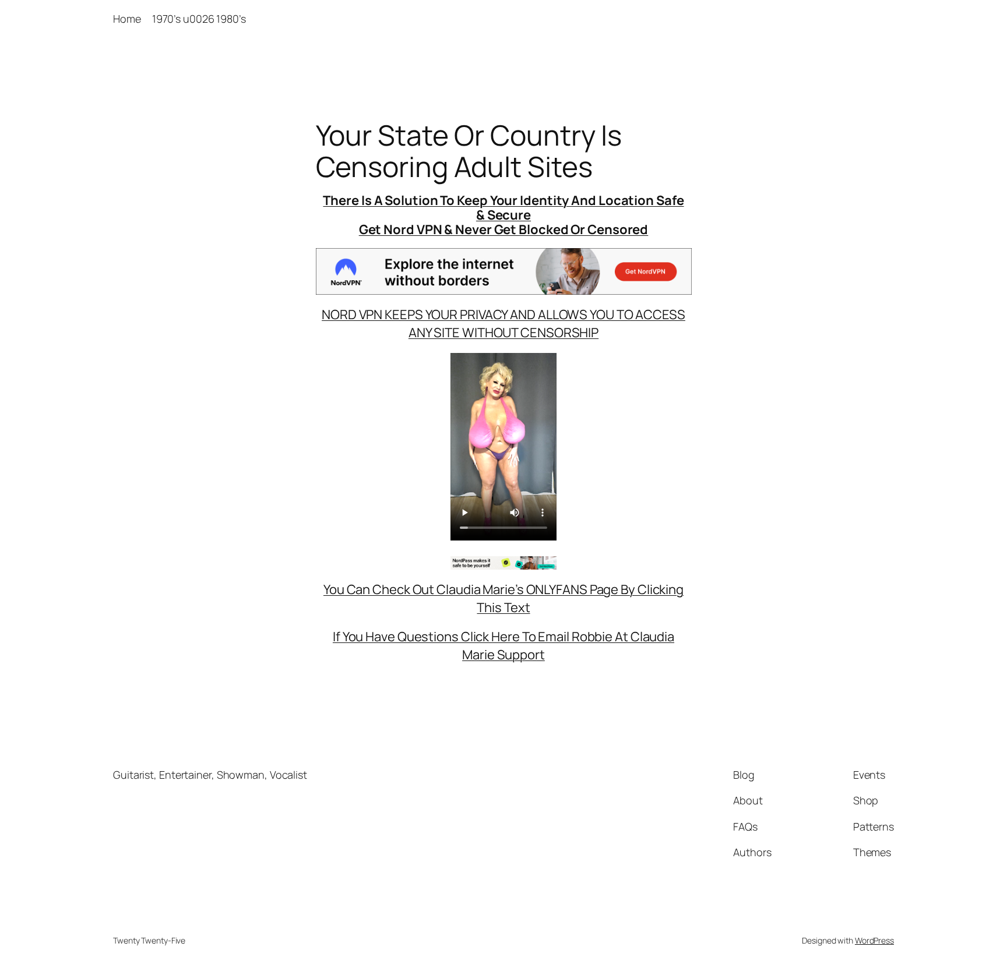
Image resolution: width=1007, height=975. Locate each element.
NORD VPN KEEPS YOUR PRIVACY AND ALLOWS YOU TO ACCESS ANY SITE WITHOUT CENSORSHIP (503, 323)
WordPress (874, 940)
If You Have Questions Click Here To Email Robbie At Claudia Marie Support (503, 645)
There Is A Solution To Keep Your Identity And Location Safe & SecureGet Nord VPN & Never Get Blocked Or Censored (503, 215)
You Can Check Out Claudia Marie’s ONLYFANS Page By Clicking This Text (503, 598)
